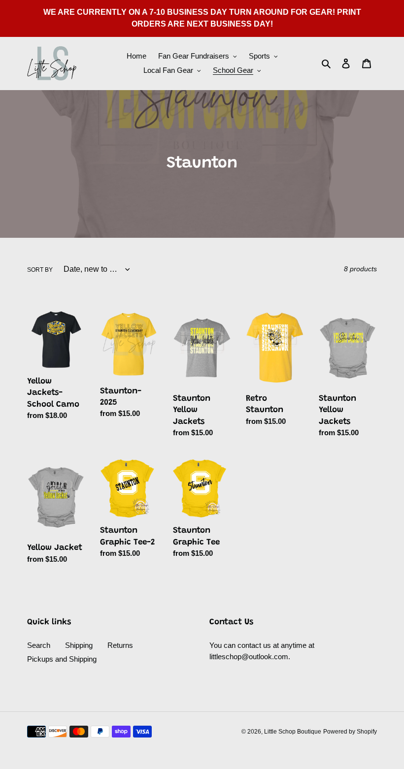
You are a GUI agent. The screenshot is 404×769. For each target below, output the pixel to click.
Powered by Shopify (350, 731)
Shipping (79, 645)
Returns (120, 645)
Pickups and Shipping (62, 659)
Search (38, 645)
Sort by (40, 269)
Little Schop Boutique (292, 731)
